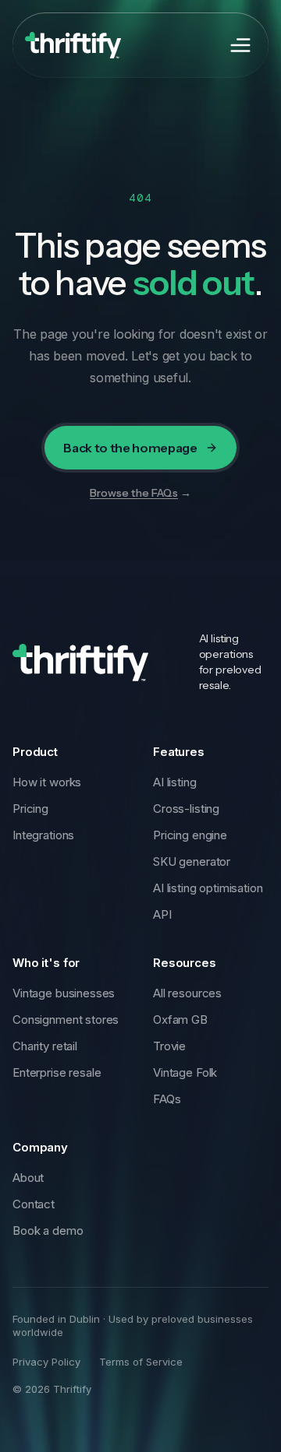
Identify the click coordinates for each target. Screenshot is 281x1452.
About (28, 1177)
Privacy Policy (46, 1361)
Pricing (30, 808)
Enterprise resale (56, 1072)
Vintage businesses (63, 993)
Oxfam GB (180, 1019)
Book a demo (47, 1230)
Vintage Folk (185, 1072)
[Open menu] (240, 45)
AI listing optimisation (208, 888)
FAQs (166, 1099)
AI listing (175, 782)
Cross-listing (186, 808)
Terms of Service (141, 1361)
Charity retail (44, 1046)
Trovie (169, 1046)
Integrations (43, 835)
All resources (187, 993)
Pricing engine (190, 835)
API (162, 914)
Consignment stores (65, 1019)
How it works (46, 782)
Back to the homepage (130, 447)
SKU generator (191, 861)
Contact (33, 1204)
